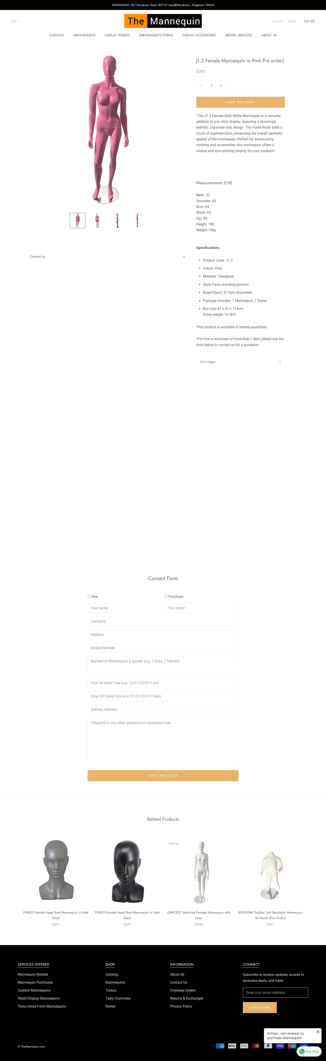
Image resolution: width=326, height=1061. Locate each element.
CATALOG (56, 35)
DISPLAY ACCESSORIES (199, 35)
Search (293, 21)
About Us (177, 974)
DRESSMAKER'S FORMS (156, 35)
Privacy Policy (181, 1006)
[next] (312, 878)
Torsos (111, 990)
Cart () (309, 21)
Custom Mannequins (34, 990)
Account (277, 21)
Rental (111, 1006)
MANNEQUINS (84, 35)
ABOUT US (269, 35)
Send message (163, 775)
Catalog (112, 974)
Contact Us (37, 256)
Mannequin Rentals (33, 974)
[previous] (14, 878)
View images (207, 362)
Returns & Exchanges (186, 998)
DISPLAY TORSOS (117, 35)
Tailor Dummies (118, 998)
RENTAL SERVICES (239, 35)
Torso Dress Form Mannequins (42, 1006)
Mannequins (115, 982)
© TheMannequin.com (31, 1046)
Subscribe (259, 1007)
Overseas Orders (183, 990)
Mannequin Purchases (35, 982)
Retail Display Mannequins (39, 998)
